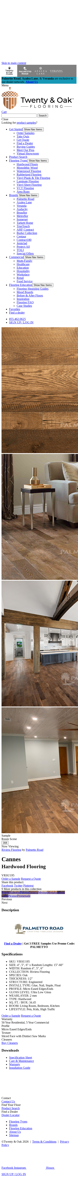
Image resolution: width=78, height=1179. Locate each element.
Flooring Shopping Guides (32, 288)
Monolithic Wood (27, 167)
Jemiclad (22, 243)
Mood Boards (25, 292)
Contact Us (8, 1101)
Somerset (22, 219)
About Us (32, 82)
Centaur (21, 236)
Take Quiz (23, 136)
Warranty (14, 1064)
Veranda (22, 205)
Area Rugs (23, 191)
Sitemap (14, 1135)
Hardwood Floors (27, 164)
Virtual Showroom (28, 153)
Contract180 (24, 239)
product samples (26, 122)
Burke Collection (27, 233)
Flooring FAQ (25, 302)
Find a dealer (17, 312)
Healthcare (23, 264)
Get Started (16, 129)
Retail (20, 278)
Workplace (23, 274)
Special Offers (25, 253)
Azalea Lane (24, 202)
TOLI (20, 250)
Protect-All (23, 246)
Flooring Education (20, 285)
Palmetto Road (25, 199)
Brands (13, 195)
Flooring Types (18, 160)
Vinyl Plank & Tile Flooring (33, 178)
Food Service (25, 281)
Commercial (16, 257)
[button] (33, 129)
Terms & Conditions (44, 1141)
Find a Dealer (25, 143)
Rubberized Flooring (29, 174)
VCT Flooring (25, 188)
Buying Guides (26, 146)
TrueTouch (23, 226)
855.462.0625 (17, 319)
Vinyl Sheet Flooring (29, 184)
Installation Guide (19, 1067)
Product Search (18, 157)
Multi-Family (24, 260)
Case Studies (24, 305)
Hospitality (23, 271)
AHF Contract (25, 229)
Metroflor (22, 216)
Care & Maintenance (21, 1061)
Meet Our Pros (25, 150)
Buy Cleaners (10, 1043)
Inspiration (23, 299)
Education (23, 267)
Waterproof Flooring (29, 171)
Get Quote (23, 139)
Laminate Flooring (28, 181)
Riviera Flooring (11, 849)
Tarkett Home (25, 222)
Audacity (22, 209)
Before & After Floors (30, 295)
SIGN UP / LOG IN (21, 322)
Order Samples (25, 133)
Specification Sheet (20, 1057)
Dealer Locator (11, 1115)
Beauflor (22, 212)
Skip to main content (14, 63)
